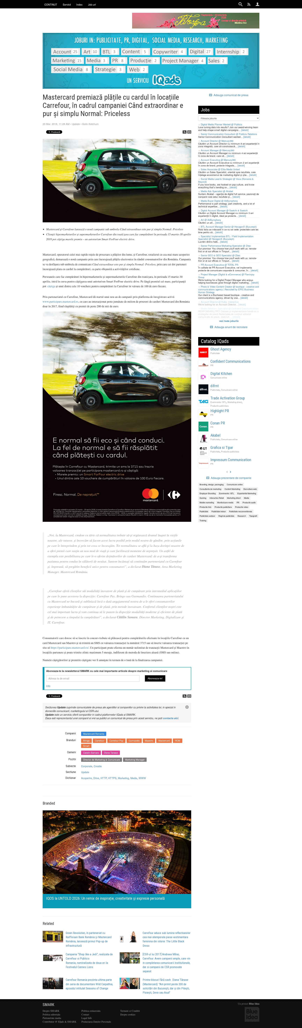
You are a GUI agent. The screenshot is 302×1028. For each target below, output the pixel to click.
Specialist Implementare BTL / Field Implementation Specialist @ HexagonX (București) (225, 238)
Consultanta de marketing (210, 489)
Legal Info (86, 1018)
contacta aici (170, 718)
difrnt (214, 386)
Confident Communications (230, 361)
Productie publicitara (219, 405)
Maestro (149, 740)
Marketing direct (235, 402)
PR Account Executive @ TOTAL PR (219, 264)
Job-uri (92, 4)
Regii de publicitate (226, 515)
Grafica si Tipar (221, 447)
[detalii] (245, 130)
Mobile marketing (207, 502)
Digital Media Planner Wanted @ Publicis (221, 124)
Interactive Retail (217, 497)
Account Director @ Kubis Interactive (220, 301)
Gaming (203, 497)
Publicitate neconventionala (240, 511)
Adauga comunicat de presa (230, 95)
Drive (96, 778)
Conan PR (217, 423)
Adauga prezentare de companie (230, 478)
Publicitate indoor (218, 511)
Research (242, 515)
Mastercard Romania (93, 733)
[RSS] (184, 132)
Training (203, 520)
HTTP (103, 778)
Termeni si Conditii (130, 1010)
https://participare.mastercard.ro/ (70, 648)
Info (48, 686)
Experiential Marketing (246, 493)
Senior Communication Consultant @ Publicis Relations (229, 134)
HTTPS (112, 778)
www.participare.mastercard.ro (60, 301)
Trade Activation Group (227, 398)
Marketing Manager (135, 759)
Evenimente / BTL (218, 402)
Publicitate (215, 353)
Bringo (86, 740)
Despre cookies (127, 1014)
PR (211, 365)
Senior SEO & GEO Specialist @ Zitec (220, 255)
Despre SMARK (51, 1010)
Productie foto (205, 507)
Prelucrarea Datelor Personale (96, 1021)
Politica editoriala (51, 1014)
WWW (142, 778)
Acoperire (86, 778)
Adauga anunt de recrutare (230, 326)
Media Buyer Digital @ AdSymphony (219, 200)
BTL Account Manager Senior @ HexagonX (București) (229, 226)
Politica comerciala (90, 1010)
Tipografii (253, 515)
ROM (177, 740)
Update (76, 124)
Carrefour (99, 740)
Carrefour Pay (116, 740)
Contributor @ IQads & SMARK (59, 1021)
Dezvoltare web (250, 489)
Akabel (215, 435)
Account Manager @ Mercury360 (217, 150)
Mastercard (164, 740)
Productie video (241, 507)
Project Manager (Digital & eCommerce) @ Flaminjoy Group (226, 276)
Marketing (123, 778)
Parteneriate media (52, 1018)
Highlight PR (219, 411)
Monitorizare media (225, 502)
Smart (86, 745)
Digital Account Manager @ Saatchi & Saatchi (224, 210)
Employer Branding (208, 493)
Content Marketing (232, 489)
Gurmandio (134, 740)
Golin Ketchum (90, 124)
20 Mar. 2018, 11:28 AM (56, 124)
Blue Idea (254, 1003)
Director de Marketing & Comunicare (101, 759)
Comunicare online (218, 377)
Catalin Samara (91, 752)
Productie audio (249, 502)
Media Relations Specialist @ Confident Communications (230, 308)
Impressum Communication (230, 460)
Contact (85, 1014)
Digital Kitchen (221, 373)
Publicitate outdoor (207, 515)
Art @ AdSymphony (211, 219)
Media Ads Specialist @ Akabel (217, 191)
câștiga (51, 286)
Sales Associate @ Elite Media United (220, 169)
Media (133, 778)
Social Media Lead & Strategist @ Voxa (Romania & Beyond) (226, 180)
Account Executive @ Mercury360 (218, 160)
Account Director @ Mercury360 (217, 140)
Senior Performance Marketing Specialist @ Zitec (226, 245)
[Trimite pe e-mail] (189, 132)
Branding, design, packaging (212, 484)
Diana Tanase (111, 752)
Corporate (86, 766)
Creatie (98, 766)
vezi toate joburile (229, 321)
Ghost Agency (220, 349)
